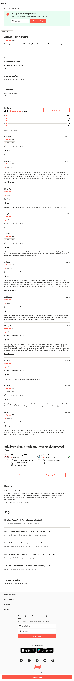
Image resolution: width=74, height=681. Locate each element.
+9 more (29, 46)
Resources (7, 604)
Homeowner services (10, 594)
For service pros (9, 599)
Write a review (57, 110)
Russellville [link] (15, 8)
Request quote (19, 475)
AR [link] (9, 8)
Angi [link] (5, 8)
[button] (5, 480)
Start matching (38, 21)
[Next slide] (10, 480)
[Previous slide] (5, 480)
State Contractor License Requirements (15, 491)
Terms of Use (32, 672)
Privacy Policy (42, 672)
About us (6, 609)
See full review (9, 182)
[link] (19, 460)
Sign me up (37, 636)
